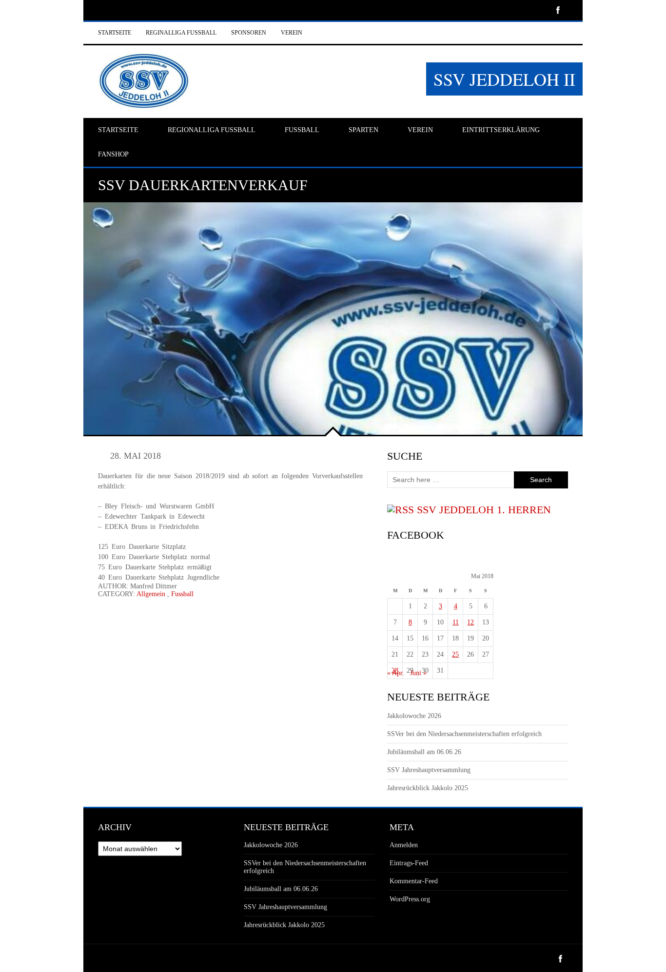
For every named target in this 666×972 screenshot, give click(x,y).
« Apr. (395, 673)
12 (470, 622)
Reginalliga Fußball (181, 32)
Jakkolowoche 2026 (414, 715)
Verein (291, 32)
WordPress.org (410, 899)
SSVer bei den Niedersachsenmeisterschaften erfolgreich (464, 734)
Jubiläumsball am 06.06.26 (424, 752)
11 (455, 622)
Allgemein (151, 594)
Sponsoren (248, 32)
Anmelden (404, 845)
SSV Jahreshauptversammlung (428, 770)
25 (455, 654)
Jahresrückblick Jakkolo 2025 (427, 788)
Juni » (418, 673)
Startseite (114, 32)
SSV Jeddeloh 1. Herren (484, 510)
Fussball (182, 594)
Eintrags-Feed (409, 863)
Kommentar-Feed (414, 881)
